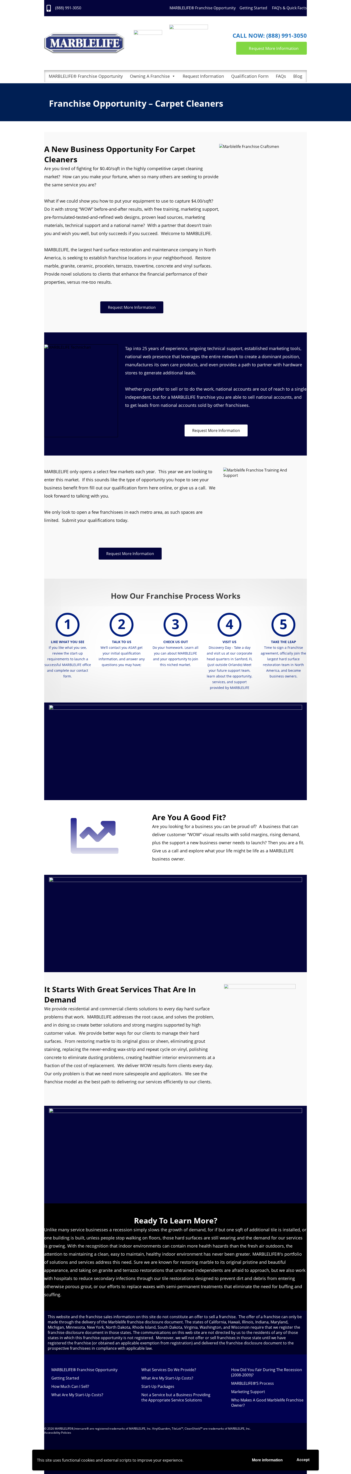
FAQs (281, 76)
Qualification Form (250, 76)
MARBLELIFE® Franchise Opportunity (203, 7)
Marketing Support (248, 1391)
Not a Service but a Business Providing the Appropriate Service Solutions (175, 1397)
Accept (303, 1460)
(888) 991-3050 (68, 7)
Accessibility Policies (57, 1433)
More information (267, 1460)
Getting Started (253, 7)
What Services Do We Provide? (168, 1369)
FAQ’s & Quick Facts (289, 7)
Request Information (203, 76)
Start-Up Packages (157, 1386)
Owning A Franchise (150, 76)
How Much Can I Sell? (70, 1386)
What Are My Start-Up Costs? (77, 1394)
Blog (297, 76)
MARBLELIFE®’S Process (252, 1383)
